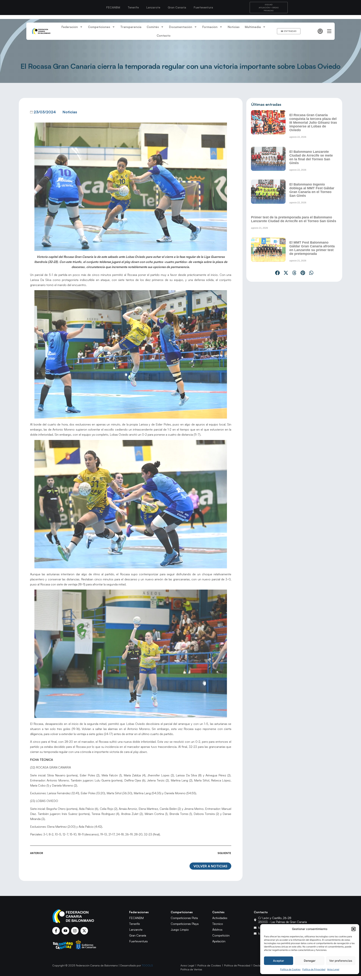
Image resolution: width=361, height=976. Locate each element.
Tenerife (133, 7)
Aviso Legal (333, 969)
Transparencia (130, 27)
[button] (353, 929)
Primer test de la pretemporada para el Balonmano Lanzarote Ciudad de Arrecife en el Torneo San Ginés (293, 219)
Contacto (164, 35)
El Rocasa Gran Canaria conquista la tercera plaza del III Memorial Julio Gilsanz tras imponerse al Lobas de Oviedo (313, 122)
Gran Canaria (177, 7)
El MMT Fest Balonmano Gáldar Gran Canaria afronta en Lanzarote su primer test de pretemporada (312, 248)
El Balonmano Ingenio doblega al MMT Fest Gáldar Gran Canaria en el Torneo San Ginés (311, 190)
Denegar (309, 960)
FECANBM (113, 7)
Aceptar (278, 960)
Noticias (234, 27)
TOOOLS (147, 965)
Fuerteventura (203, 7)
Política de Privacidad (313, 969)
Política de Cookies (290, 969)
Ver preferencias (340, 960)
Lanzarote (153, 7)
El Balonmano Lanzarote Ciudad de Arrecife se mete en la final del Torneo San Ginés (311, 157)
